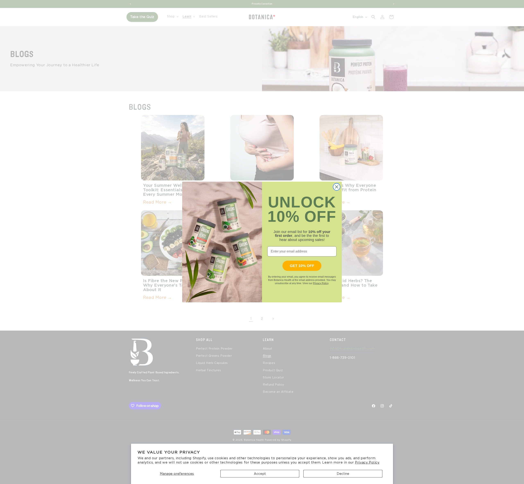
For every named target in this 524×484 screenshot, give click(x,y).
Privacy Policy (367, 462)
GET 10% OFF (302, 266)
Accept (260, 474)
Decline (343, 474)
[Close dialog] (336, 186)
